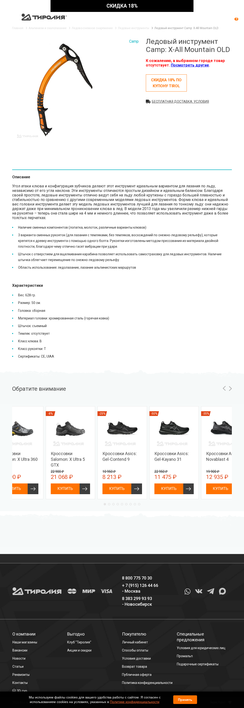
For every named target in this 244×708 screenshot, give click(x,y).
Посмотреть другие (190, 65)
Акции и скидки (79, 650)
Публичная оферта (137, 675)
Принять (185, 700)
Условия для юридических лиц (201, 648)
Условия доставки (136, 658)
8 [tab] (135, 504)
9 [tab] (139, 504)
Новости (18, 658)
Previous (224, 388)
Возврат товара (134, 666)
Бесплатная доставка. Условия (180, 101)
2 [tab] (109, 504)
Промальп (185, 656)
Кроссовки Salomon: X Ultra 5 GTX (68, 459)
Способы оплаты (135, 650)
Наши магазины (24, 642)
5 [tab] (122, 504)
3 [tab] (113, 504)
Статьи (18, 666)
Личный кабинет (135, 642)
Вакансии (19, 650)
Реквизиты (21, 675)
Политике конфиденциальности (134, 702)
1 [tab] (105, 504)
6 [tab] (126, 504)
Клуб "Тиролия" (79, 642)
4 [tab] (118, 504)
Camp (134, 41)
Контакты (20, 683)
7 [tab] (130, 504)
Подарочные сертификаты (198, 664)
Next (230, 388)
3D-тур (22, 691)
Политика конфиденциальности (147, 683)
